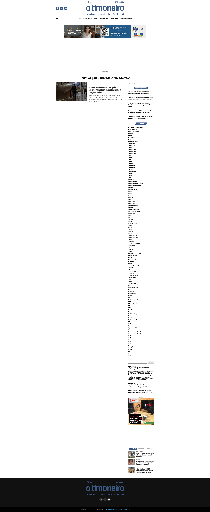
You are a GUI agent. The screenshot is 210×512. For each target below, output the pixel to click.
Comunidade (131, 165)
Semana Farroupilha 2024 (135, 334)
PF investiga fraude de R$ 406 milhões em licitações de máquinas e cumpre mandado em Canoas (140, 105)
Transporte (131, 354)
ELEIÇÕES (130, 199)
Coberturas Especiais (125, 18)
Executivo (130, 231)
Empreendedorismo (133, 205)
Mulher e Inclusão (132, 277)
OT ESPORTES (132, 294)
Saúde (129, 324)
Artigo (129, 139)
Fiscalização (131, 241)
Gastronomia (131, 245)
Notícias (130, 281)
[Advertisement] (105, 57)
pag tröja (130, 385)
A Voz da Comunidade (133, 131)
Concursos (130, 169)
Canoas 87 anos (132, 153)
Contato (96, 18)
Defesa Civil (131, 179)
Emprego (130, 207)
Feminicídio (131, 239)
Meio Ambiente (132, 271)
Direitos (130, 191)
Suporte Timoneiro (133, 390)
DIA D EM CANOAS (132, 189)
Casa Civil (130, 155)
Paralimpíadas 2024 (133, 300)
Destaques (131, 187)
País (129, 297)
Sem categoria (132, 330)
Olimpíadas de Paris (133, 287)
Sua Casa (130, 344)
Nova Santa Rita (132, 284)
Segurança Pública (133, 328)
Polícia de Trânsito (133, 304)
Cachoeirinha (131, 143)
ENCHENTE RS (132, 213)
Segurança (131, 326)
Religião (130, 322)
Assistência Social (133, 141)
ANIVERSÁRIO (131, 137)
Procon (130, 316)
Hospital (130, 251)
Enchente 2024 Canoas (134, 211)
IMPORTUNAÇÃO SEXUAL (134, 253)
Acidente (130, 133)
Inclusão (130, 257)
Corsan (130, 173)
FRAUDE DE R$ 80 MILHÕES (135, 243)
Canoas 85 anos (132, 149)
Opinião (130, 290)
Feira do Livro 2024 (133, 237)
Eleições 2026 (131, 203)
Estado (130, 225)
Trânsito (130, 352)
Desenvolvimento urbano (134, 185)
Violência (130, 356)
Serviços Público (132, 338)
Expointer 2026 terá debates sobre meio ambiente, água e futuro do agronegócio (138, 368)
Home (80, 18)
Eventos (130, 229)
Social (129, 340)
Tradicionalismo (132, 350)
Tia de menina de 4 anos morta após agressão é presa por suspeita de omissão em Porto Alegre (140, 370)
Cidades (130, 157)
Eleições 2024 (131, 201)
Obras (129, 285)
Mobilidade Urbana (133, 275)
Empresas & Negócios (133, 209)
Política (130, 308)
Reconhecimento (132, 318)
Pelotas (130, 302)
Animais (130, 135)
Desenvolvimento (132, 181)
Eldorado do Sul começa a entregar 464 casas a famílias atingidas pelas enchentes (140, 379)
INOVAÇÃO (131, 261)
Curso (129, 177)
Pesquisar (130, 360)
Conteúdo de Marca (133, 171)
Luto (129, 269)
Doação (130, 193)
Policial (130, 306)
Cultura (130, 175)
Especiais (130, 219)
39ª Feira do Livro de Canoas (135, 127)
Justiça (130, 263)
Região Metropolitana (133, 320)
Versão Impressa (87, 18)
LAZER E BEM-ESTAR (133, 265)
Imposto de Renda (132, 255)
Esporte (130, 221)
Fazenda (130, 233)
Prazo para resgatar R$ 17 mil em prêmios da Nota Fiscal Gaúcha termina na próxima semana (141, 376)
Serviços (130, 336)
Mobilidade (131, 273)
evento (130, 227)
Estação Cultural (132, 223)
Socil (129, 342)
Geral (129, 247)
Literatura (130, 267)
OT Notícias (131, 296)
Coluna (130, 161)
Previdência (131, 312)
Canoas (130, 147)
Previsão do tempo (133, 314)
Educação (130, 197)
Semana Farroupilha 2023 (135, 332)
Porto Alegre (131, 310)
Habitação (130, 249)
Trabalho (130, 348)
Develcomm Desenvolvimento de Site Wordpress (118, 509)
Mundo (130, 279)
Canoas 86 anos (132, 151)
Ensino (129, 215)
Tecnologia (131, 346)
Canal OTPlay (114, 18)
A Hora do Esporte (132, 129)
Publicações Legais (104, 18)
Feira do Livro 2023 (133, 235)
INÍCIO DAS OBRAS (133, 259)
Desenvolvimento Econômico (135, 183)
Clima (129, 159)
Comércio (130, 163)
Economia (130, 195)
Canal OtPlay (131, 145)
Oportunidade (131, 291)
